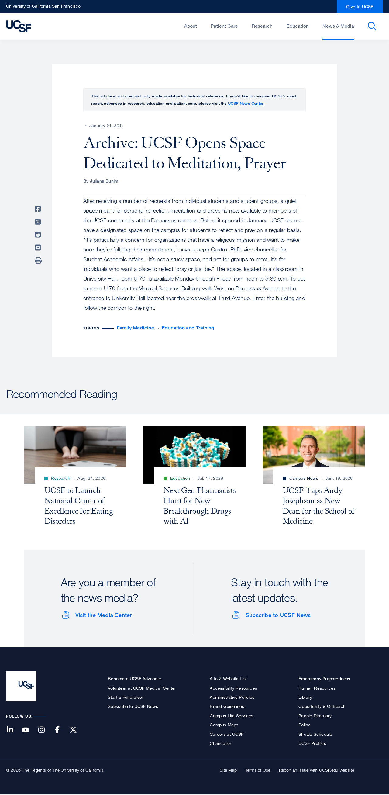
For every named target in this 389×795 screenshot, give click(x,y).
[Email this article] (39, 247)
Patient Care (224, 26)
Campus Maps (224, 724)
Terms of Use (257, 770)
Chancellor (220, 743)
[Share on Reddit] (39, 234)
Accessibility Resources (233, 688)
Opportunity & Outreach (322, 706)
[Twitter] (77, 730)
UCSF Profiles (312, 743)
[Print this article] (39, 260)
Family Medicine (135, 328)
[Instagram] (45, 730)
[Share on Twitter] (39, 222)
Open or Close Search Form (372, 26)
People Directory (315, 715)
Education (298, 26)
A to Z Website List (228, 678)
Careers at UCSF (226, 734)
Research (262, 26)
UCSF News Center (245, 103)
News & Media (338, 26)
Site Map (228, 770)
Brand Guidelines (227, 706)
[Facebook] (61, 730)
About (190, 26)
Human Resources (317, 688)
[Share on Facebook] (39, 209)
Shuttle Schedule (315, 734)
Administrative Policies (232, 697)
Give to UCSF (360, 6)
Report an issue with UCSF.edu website (316, 770)
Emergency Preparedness (324, 678)
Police (304, 724)
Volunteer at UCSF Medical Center (142, 688)
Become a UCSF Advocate (134, 678)
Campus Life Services (231, 715)
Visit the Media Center (103, 615)
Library (305, 697)
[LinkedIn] (13, 730)
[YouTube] (29, 730)
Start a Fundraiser (126, 697)
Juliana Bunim (104, 180)
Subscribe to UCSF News (278, 615)
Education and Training (188, 328)
